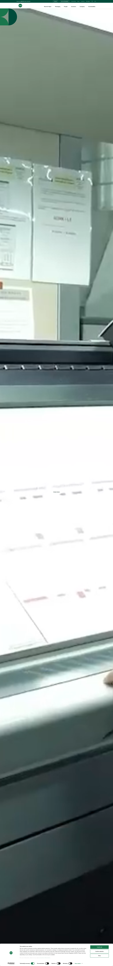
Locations (82, 1)
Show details (78, 963)
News (78, 1)
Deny (99, 955)
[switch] (47, 963)
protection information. (44, 957)
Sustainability (91, 6)
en (95, 1)
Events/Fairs (73, 1)
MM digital (88, 1)
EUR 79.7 (22, 1)
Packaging (57, 6)
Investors (73, 6)
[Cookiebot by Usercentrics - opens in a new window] (11, 963)
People (65, 6)
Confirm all (99, 947)
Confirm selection (99, 951)
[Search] (92, 1)
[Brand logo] (19, 5)
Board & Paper (47, 6)
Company (82, 6)
